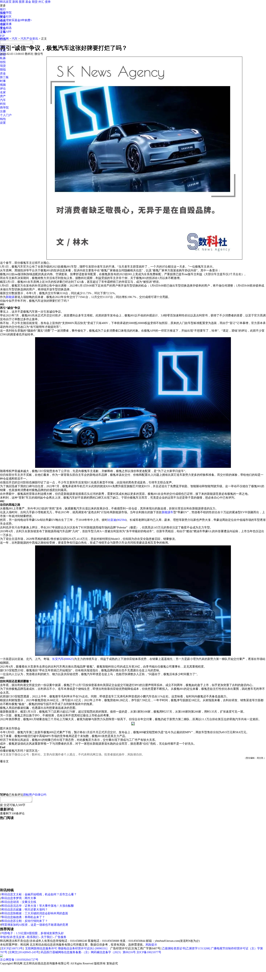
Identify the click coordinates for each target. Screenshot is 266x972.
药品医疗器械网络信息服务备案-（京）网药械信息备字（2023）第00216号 (88, 952)
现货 (3, 65)
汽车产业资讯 (29, 38)
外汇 (41, 1)
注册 (3, 111)
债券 (48, 1)
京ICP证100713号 (12, 948)
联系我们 (33, 937)
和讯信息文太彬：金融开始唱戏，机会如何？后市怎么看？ (39, 894)
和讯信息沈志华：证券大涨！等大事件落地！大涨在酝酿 (37, 905)
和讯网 (4, 38)
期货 (35, 1)
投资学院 (6, 12)
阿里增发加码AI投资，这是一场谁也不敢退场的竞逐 (34, 924)
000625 (69, 658)
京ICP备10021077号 (148, 952)
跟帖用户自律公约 (34, 794)
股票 (22, 1)
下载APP (5, 31)
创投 (3, 61)
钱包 (3, 118)
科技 (3, 103)
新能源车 (167, 512)
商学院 (4, 107)
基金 (28, 1)
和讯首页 (6, 1)
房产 (3, 96)
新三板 (4, 77)
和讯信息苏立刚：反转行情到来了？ (24, 920)
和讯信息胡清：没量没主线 (18, 901)
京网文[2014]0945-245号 (24, 952)
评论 (3, 88)
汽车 (3, 99)
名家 (3, 92)
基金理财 (6, 20)
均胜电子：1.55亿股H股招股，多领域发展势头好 (32, 933)
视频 (3, 84)
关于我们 (46, 937)
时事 (3, 80)
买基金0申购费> (22, 20)
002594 (121, 519)
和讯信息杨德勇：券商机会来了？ (23, 917)
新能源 (10, 296)
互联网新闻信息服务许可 (41, 948)
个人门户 (6, 115)
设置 (3, 122)
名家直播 (6, 24)
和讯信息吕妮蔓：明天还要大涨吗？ (24, 909)
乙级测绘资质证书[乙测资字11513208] (186, 948)
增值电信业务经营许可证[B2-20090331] (82, 948)
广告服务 (60, 937)
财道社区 (6, 16)
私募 (3, 58)
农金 (3, 73)
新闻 (15, 1)
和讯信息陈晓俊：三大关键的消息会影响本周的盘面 (34, 913)
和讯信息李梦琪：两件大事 (18, 898)
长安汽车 (58, 658)
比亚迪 (111, 519)
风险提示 (151, 944)
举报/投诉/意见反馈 (12, 937)
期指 (3, 69)
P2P (2, 35)
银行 (3, 9)
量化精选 (6, 27)
